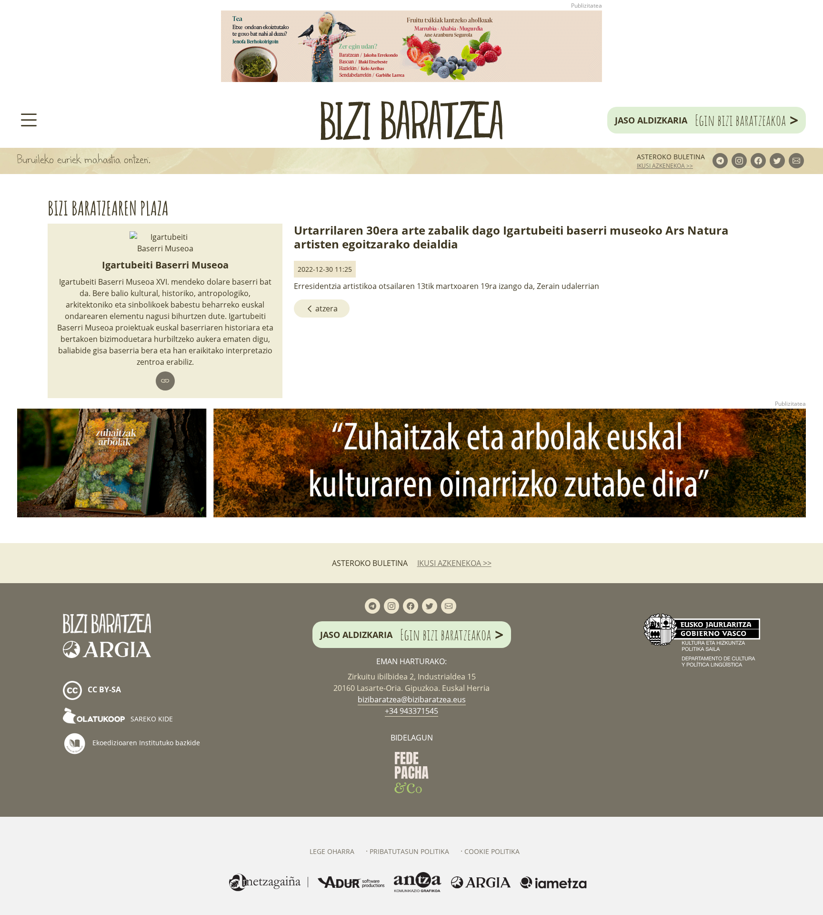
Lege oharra (332, 851)
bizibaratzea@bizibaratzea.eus (412, 699)
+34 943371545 (411, 711)
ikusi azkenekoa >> (665, 166)
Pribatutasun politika (409, 851)
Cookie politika (492, 851)
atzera (325, 308)
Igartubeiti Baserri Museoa (165, 264)
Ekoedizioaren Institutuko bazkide (145, 742)
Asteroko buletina (671, 156)
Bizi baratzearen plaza (108, 208)
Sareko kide (151, 718)
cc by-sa (103, 690)
